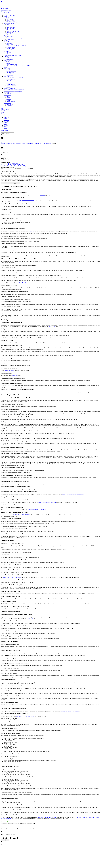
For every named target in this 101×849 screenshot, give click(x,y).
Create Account (4, 10)
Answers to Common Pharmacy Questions (10, 183)
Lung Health (6, 61)
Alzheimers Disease (11, 71)
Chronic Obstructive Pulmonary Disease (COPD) (18, 65)
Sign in (9, 10)
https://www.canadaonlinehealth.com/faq (47, 817)
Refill (2, 108)
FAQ (2, 113)
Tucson (5, 128)
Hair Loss (9, 80)
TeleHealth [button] (3, 131)
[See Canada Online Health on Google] (18, 164)
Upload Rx (31, 231)
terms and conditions (9, 370)
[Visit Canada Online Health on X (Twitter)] (10, 164)
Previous (3, 840)
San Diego (6, 121)
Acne (8, 96)
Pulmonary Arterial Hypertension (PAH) (13, 91)
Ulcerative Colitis (11, 48)
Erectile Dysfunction (11, 79)
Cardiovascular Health (9, 23)
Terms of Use (17, 165)
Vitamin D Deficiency (12, 22)
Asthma (8, 63)
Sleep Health (7, 92)
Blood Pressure (10, 28)
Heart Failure (10, 32)
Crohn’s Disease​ (10, 44)
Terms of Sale (10, 165)
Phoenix (5, 126)
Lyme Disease (10, 59)
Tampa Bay (6, 117)
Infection (6, 56)
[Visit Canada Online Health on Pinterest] (1, 7)
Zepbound (9, 93)
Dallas (5, 124)
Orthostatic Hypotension (9, 88)
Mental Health (7, 68)
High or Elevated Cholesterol (13, 31)
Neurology (6, 81)
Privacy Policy (4, 165)
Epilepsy (9, 83)
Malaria (5, 67)
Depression (9, 73)
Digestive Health (7, 41)
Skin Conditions (7, 95)
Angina (8, 24)
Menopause (9, 105)
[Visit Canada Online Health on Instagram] (1, 5)
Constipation (9, 43)
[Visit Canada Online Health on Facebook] (1, 4)
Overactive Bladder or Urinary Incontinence (14, 89)
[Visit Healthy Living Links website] (4, 164)
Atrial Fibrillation (11, 27)
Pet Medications (4, 130)
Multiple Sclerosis (11, 84)
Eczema (8, 97)
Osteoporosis (10, 19)
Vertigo (8, 87)
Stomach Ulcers (10, 49)
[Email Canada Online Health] (1, 1)
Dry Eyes (9, 52)
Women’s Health (7, 103)
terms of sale (15, 375)
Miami (5, 118)
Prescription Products (5, 12)
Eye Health (6, 51)
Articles (2, 112)
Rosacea (8, 100)
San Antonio (6, 125)
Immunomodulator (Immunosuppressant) (16, 37)
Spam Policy (23, 165)
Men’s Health (7, 76)
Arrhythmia (9, 26)
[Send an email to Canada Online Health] (8, 164)
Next (7, 840)
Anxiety (8, 69)
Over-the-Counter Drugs (9, 15)
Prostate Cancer (10, 39)
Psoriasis (9, 99)
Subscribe (31, 168)
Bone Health (6, 18)
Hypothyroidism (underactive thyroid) (12, 55)
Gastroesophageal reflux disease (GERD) (16, 45)
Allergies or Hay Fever (12, 64)
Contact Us (3, 114)
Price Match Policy (23, 282)
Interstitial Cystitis (11, 47)
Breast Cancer (10, 36)
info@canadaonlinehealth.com (27, 200)
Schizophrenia (10, 75)
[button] (50, 821)
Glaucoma (9, 53)
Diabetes (6, 40)
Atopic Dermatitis (11, 101)
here (17, 317)
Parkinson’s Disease (11, 85)
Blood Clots (9, 30)
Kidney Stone (7, 60)
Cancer (5, 35)
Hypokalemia (10, 33)
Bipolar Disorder (10, 72)
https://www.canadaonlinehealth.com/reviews (73, 494)
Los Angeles (6, 120)
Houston (6, 122)
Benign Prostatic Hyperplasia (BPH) (15, 77)
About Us (3, 110)
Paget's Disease (10, 20)
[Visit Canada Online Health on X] (1, 2)
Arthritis (5, 16)
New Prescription (5, 109)
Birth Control (10, 104)
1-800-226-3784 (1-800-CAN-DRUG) (47, 502)
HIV (8, 57)
